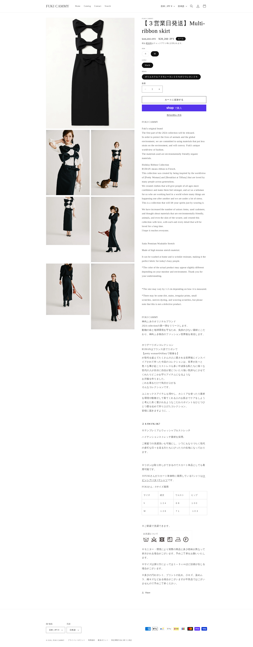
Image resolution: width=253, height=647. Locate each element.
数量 (144, 83)
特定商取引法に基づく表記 (121, 640)
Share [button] (147, 593)
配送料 (149, 43)
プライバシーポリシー (76, 640)
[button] (191, 6)
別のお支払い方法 (174, 115)
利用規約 (91, 640)
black (147, 65)
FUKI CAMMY (58, 640)
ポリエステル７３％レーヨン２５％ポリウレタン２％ (171, 77)
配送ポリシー (103, 640)
